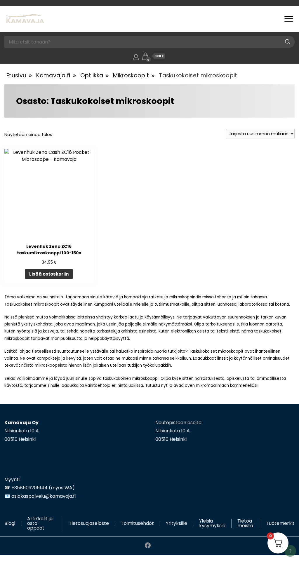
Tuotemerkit (280, 523)
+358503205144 (29, 487)
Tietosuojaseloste (89, 523)
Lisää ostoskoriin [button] (49, 274)
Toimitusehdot (137, 523)
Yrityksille (176, 523)
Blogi (9, 523)
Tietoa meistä (245, 523)
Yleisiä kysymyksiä (212, 523)
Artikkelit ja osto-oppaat (40, 523)
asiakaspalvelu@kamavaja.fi (43, 496)
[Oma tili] (136, 56)
